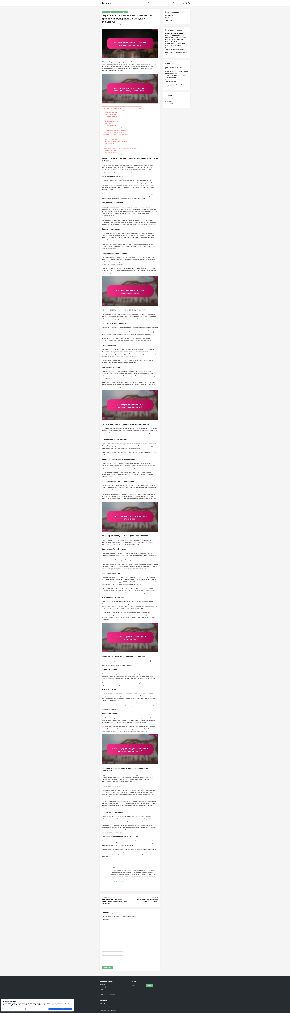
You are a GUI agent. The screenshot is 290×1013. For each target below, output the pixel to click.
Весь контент (152, 3)
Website (104, 954)
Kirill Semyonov (107, 25)
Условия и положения (106, 992)
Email (104, 947)
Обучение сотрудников (110, 125)
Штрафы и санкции (109, 143)
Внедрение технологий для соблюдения (114, 132)
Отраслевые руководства (111, 116)
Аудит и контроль (109, 123)
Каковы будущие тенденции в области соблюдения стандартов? (119, 148)
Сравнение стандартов (110, 137)
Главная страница (178, 3)
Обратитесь (168, 3)
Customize (14, 1009)
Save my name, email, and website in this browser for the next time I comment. (127, 963)
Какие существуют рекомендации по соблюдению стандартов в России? (122, 110)
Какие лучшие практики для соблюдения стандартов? (117, 127)
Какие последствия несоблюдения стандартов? (115, 141)
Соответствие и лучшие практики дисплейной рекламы (115, 12)
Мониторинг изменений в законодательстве (115, 130)
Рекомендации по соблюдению (112, 118)
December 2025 (169, 99)
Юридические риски (109, 146)
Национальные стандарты (111, 112)
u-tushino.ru (106, 3)
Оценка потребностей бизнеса (112, 136)
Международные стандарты (111, 114)
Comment (105, 919)
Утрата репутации (109, 145)
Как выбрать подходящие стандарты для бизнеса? (116, 134)
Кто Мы (160, 3)
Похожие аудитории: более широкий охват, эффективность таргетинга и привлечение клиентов (175, 39)
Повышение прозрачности (111, 152)
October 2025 (169, 104)
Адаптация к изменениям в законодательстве (116, 154)
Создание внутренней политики (112, 128)
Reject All (37, 1009)
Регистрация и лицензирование (112, 121)
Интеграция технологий (110, 150)
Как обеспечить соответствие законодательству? (115, 119)
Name (104, 940)
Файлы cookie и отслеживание (108, 994)
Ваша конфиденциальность (107, 987)
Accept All (61, 1009)
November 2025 (169, 101)
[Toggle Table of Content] (139, 108)
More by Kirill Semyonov (117, 881)
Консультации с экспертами (111, 139)
